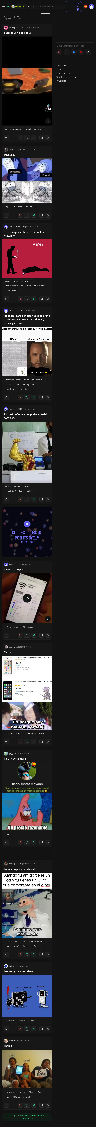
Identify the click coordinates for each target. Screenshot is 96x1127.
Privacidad (61, 80)
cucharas (9, 154)
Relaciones (31, 206)
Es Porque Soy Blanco (35, 733)
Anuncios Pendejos (15, 285)
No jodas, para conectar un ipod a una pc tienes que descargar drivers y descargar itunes (27, 319)
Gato (9, 486)
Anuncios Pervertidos (37, 285)
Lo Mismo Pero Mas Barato (33, 941)
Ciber (26, 946)
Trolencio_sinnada (17, 226)
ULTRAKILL (40, 129)
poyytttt (12, 753)
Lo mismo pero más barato (20, 869)
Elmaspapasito (15, 863)
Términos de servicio (66, 77)
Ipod (29, 129)
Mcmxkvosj (12, 1092)
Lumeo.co (28, 627)
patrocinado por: (14, 569)
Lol (8, 1097)
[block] (47, 137)
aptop (11, 966)
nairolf (12, 1040)
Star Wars (11, 1020)
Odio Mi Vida (12, 290)
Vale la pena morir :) (16, 758)
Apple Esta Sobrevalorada (37, 379)
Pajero (18, 486)
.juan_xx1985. (15, 149)
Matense (30, 491)
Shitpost (19, 206)
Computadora (30, 384)
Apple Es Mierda (14, 379)
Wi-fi (9, 627)
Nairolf (27, 1097)
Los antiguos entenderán (19, 971)
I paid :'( (8, 1046)
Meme (8, 652)
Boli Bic (23, 1020)
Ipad (32, 1092)
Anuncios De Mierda (24, 281)
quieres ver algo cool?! (17, 32)
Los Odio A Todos (14, 491)
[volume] (48, 121)
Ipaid (41, 1092)
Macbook (11, 389)
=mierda (23, 389)
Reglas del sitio (63, 73)
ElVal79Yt (13, 564)
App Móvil (61, 65)
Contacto (60, 69)
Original (37, 946)
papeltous (13, 647)
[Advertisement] (75, 25)
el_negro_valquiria (17, 27)
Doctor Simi (12, 941)
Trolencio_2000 (15, 310)
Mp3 (9, 384)
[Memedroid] (8, 6)
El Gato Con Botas (14, 129)
